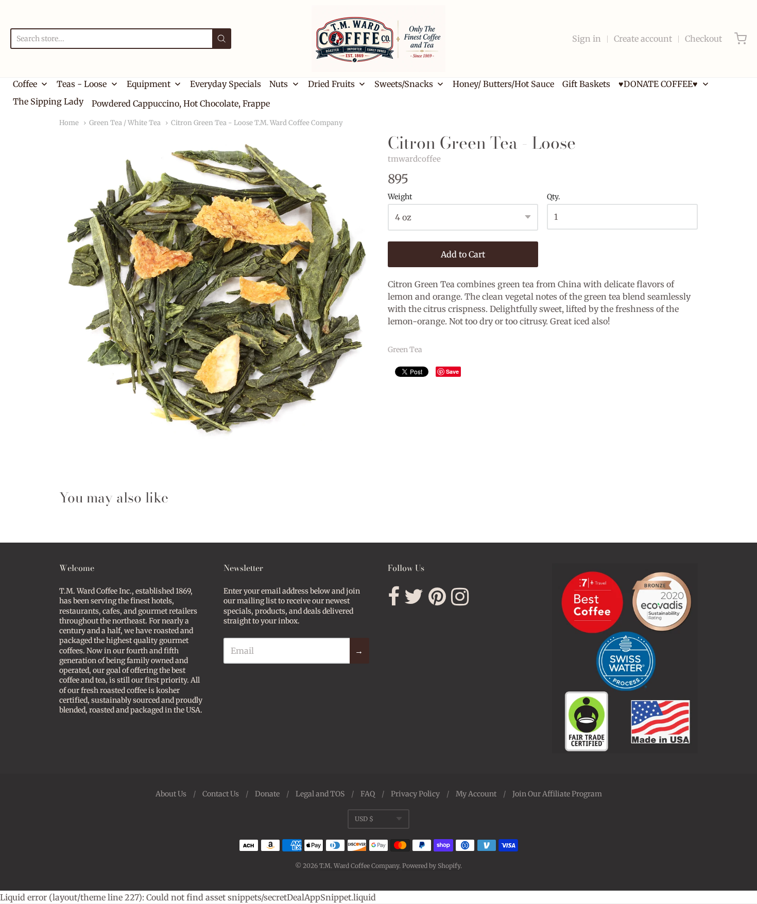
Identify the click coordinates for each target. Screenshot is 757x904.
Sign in (586, 38)
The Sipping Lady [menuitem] (48, 101)
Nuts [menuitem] (278, 84)
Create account (643, 38)
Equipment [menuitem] (148, 84)
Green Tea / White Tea (125, 122)
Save (452, 371)
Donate (267, 793)
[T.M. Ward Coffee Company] (378, 38)
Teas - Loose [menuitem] (82, 84)
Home (69, 122)
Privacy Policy (415, 793)
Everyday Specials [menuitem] (225, 84)
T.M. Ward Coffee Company (359, 866)
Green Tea (405, 349)
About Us (171, 793)
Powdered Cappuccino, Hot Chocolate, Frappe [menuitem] (181, 103)
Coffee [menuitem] (25, 84)
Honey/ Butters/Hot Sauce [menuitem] (503, 84)
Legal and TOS (320, 793)
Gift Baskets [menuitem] (586, 84)
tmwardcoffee (414, 159)
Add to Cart (463, 254)
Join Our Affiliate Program (557, 793)
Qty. (553, 197)
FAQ (367, 793)
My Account (476, 793)
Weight (400, 197)
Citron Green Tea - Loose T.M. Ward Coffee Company (257, 122)
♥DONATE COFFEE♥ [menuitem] (658, 84)
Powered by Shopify (431, 866)
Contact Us (220, 793)
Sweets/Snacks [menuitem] (403, 84)
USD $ (364, 819)
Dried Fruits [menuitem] (331, 84)
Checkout (703, 38)
